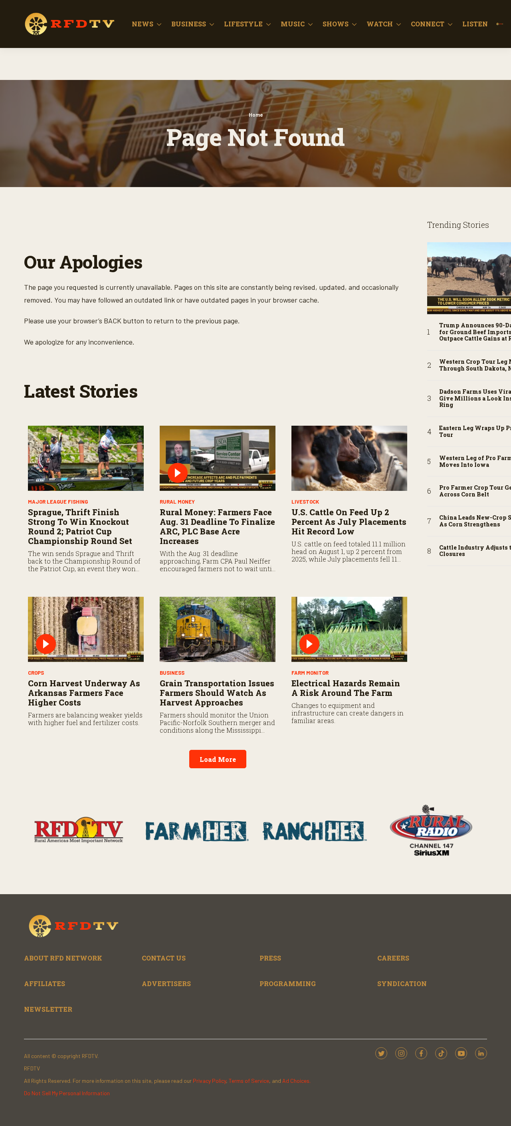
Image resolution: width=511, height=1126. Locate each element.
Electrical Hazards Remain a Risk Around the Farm (345, 688)
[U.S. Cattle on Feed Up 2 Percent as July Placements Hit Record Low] (349, 458)
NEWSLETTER (48, 1009)
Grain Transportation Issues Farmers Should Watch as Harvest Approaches (217, 692)
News (142, 24)
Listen (475, 24)
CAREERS (393, 958)
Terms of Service (249, 1080)
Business (188, 24)
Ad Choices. (296, 1080)
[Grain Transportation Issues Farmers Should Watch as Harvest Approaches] (217, 629)
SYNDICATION (402, 983)
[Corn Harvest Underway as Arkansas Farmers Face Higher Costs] (86, 629)
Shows (336, 24)
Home (256, 115)
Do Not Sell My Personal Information (67, 1093)
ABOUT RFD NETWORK (63, 958)
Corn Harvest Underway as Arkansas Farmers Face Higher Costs (84, 692)
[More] (159, 24)
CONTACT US (164, 958)
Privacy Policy (209, 1080)
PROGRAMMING (287, 983)
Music (293, 24)
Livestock (305, 501)
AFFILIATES (44, 983)
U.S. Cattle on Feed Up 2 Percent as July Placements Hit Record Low (348, 521)
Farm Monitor (310, 673)
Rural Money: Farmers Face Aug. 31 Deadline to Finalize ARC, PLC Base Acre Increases (217, 526)
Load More (218, 759)
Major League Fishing (58, 501)
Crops (36, 673)
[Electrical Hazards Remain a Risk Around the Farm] (349, 629)
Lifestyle (243, 24)
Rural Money (177, 501)
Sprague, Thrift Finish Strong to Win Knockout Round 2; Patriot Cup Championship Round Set (80, 526)
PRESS (270, 958)
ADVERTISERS (166, 983)
